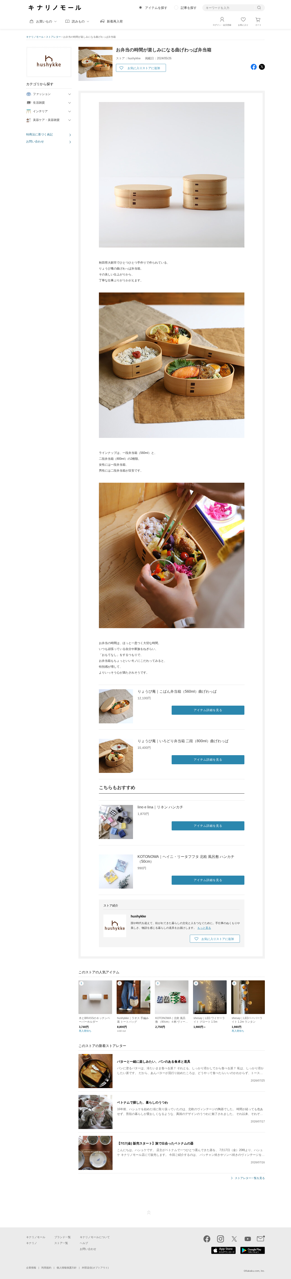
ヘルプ (84, 1243)
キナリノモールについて (95, 1237)
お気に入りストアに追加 (144, 68)
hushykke (138, 916)
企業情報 (31, 1267)
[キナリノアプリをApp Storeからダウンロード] (223, 1253)
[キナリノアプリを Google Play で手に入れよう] (252, 1253)
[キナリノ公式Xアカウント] (234, 1238)
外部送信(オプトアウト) (95, 1267)
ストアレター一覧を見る (250, 1178)
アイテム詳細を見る (208, 710)
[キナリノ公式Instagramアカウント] (220, 1238)
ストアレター (53, 36)
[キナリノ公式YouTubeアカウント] (247, 1238)
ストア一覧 (61, 1243)
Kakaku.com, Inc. (255, 1270)
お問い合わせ (35, 141)
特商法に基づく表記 (39, 134)
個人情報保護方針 (67, 1267)
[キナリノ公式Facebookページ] (206, 1238)
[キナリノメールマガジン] (261, 1238)
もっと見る (204, 927)
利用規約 (46, 1267)
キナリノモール (35, 36)
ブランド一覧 (62, 1237)
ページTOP (149, 1212)
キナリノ (31, 1243)
